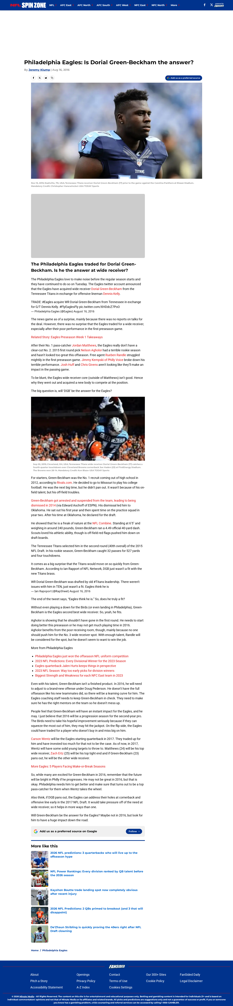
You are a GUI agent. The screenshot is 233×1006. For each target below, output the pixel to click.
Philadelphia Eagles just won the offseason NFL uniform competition (81, 656)
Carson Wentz (40, 739)
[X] (211, 4)
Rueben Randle (115, 355)
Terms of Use (118, 981)
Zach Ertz (57, 753)
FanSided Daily (190, 974)
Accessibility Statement (46, 987)
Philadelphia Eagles (54, 950)
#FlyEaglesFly (69, 307)
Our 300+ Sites (156, 974)
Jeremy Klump (39, 69)
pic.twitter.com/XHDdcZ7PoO (99, 307)
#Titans (99, 582)
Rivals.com (64, 482)
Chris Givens (89, 364)
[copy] (52, 77)
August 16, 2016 (84, 311)
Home (35, 950)
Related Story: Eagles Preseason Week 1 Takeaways (67, 337)
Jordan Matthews (84, 345)
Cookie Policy (155, 981)
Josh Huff (67, 364)
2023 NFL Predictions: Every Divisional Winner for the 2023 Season (80, 661)
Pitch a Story (39, 981)
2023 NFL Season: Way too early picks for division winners (74, 670)
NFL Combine (101, 523)
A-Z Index (83, 987)
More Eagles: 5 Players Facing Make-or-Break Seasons (68, 766)
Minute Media (26, 996)
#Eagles (47, 302)
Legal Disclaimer (191, 981)
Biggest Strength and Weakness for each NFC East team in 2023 (79, 675)
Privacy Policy (86, 981)
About (34, 974)
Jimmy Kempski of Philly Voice (102, 360)
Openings (83, 974)
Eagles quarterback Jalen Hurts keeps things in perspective (75, 666)
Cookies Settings (120, 987)
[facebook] (204, 4)
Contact (114, 974)
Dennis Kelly (111, 293)
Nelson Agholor (91, 350)
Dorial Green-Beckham (106, 289)
